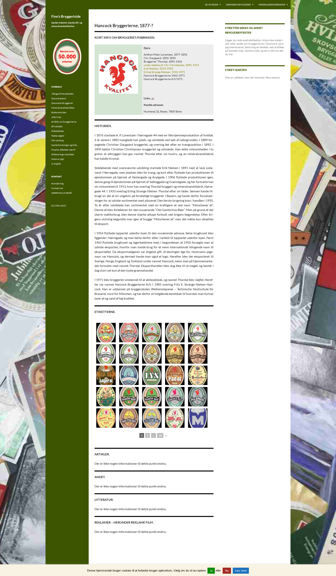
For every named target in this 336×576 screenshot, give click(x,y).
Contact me (57, 188)
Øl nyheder (211, 4)
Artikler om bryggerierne (63, 121)
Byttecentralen (58, 112)
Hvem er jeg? (57, 159)
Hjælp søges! (57, 135)
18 (160, 435)
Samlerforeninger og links (64, 145)
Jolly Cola (56, 117)
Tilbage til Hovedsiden (62, 93)
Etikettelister (57, 131)
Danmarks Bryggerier (238, 4)
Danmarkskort (58, 98)
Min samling (57, 140)
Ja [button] (211, 570)
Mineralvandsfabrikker (272, 4)
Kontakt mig (57, 183)
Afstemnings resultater (62, 154)
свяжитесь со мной (61, 192)
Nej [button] (227, 570)
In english (56, 163)
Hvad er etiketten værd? (63, 149)
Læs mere (241, 570)
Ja (152, 98)
